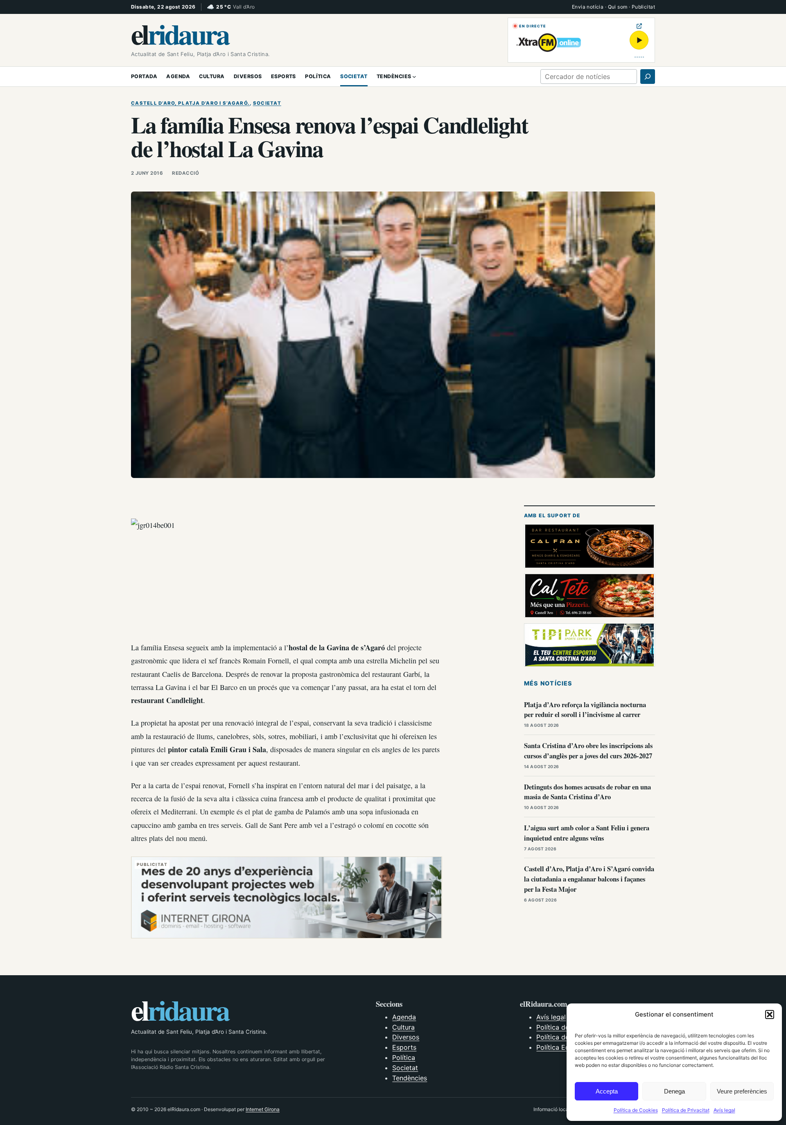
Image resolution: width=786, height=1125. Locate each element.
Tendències (409, 1078)
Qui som (618, 7)
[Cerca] (647, 76)
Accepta (607, 1091)
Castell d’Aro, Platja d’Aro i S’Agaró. (190, 103)
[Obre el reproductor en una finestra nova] (639, 26)
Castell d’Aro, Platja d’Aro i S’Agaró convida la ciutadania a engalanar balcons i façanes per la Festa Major (589, 878)
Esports (404, 1047)
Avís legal (724, 1110)
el (179, 33)
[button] (770, 1014)
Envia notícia (587, 7)
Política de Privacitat (685, 1110)
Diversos (405, 1037)
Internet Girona (263, 1109)
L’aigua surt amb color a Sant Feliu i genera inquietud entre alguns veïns (586, 833)
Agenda (404, 1017)
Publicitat (643, 7)
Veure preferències (742, 1091)
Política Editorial (561, 1047)
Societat (267, 103)
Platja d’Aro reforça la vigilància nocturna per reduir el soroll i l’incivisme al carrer (585, 709)
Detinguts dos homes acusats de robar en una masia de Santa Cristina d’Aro (587, 792)
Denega (674, 1091)
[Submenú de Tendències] (414, 76)
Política (403, 1057)
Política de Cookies (636, 1110)
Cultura (403, 1027)
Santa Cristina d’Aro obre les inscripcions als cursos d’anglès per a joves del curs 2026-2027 (588, 750)
